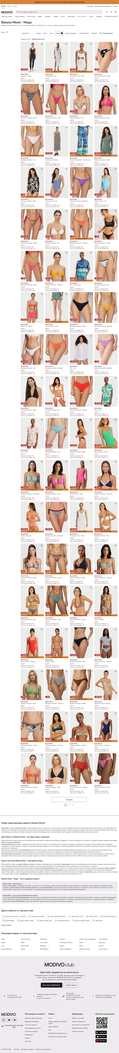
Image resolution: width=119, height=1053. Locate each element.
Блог (49, 1030)
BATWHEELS (44, 949)
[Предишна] (5, 2)
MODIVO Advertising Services (57, 1033)
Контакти (28, 1041)
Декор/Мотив (83, 33)
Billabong (43, 946)
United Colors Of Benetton (87, 939)
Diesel (81, 942)
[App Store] (101, 1036)
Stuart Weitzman (6, 949)
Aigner (23, 949)
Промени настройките (27, 1049)
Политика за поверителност (43, 1049)
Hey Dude (102, 942)
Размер (38, 33)
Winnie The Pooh (84, 949)
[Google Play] (101, 1032)
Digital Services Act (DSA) (80, 1028)
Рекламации (29, 1034)
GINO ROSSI (25, 946)
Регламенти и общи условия (57, 1036)
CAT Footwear (103, 939)
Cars (2, 946)
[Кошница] (115, 12)
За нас (50, 1018)
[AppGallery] (101, 1040)
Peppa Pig (43, 939)
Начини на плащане (31, 1031)
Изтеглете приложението (103, 6)
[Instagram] (3, 1020)
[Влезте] (107, 12)
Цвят (45, 33)
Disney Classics (25, 939)
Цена (51, 33)
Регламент (17, 1049)
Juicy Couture (103, 949)
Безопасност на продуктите (81, 1025)
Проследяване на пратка (33, 1028)
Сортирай (25, 33)
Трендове (90, 6)
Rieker (3, 939)
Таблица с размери (78, 1018)
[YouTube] (9, 1020)
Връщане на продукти (32, 1021)
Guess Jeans (44, 942)
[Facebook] (15, 1020)
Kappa (3, 942)
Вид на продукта (71, 33)
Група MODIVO (53, 1026)
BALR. (23, 942)
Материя (94, 33)
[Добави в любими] (42, 44)
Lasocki (101, 946)
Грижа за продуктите (78, 1021)
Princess (62, 939)
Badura (62, 946)
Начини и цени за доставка (33, 1018)
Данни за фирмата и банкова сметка (57, 1022)
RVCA (81, 946)
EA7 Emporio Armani (66, 942)
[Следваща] (114, 2)
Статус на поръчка (31, 1025)
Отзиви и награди (77, 1031)
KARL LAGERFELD (65, 949)
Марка (59, 33)
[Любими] (111, 12)
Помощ (115, 6)
